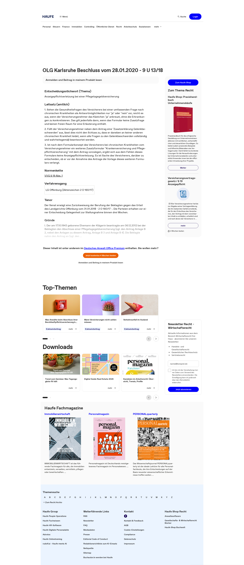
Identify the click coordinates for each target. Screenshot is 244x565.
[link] (47, 26)
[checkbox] (169, 370)
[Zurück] (148, 338)
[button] (195, 17)
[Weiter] (156, 338)
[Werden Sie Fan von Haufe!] (125, 516)
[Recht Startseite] (49, 16)
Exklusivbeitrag (53, 329)
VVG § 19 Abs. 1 (53, 175)
